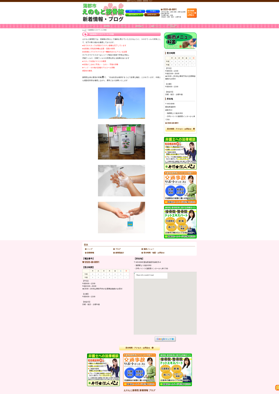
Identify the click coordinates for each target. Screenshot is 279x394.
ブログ (118, 249)
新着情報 (90, 253)
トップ (90, 26)
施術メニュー (149, 249)
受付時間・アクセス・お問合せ (179, 129)
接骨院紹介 (120, 253)
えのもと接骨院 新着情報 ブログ (139, 390)
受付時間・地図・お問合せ (154, 253)
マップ (164, 339)
